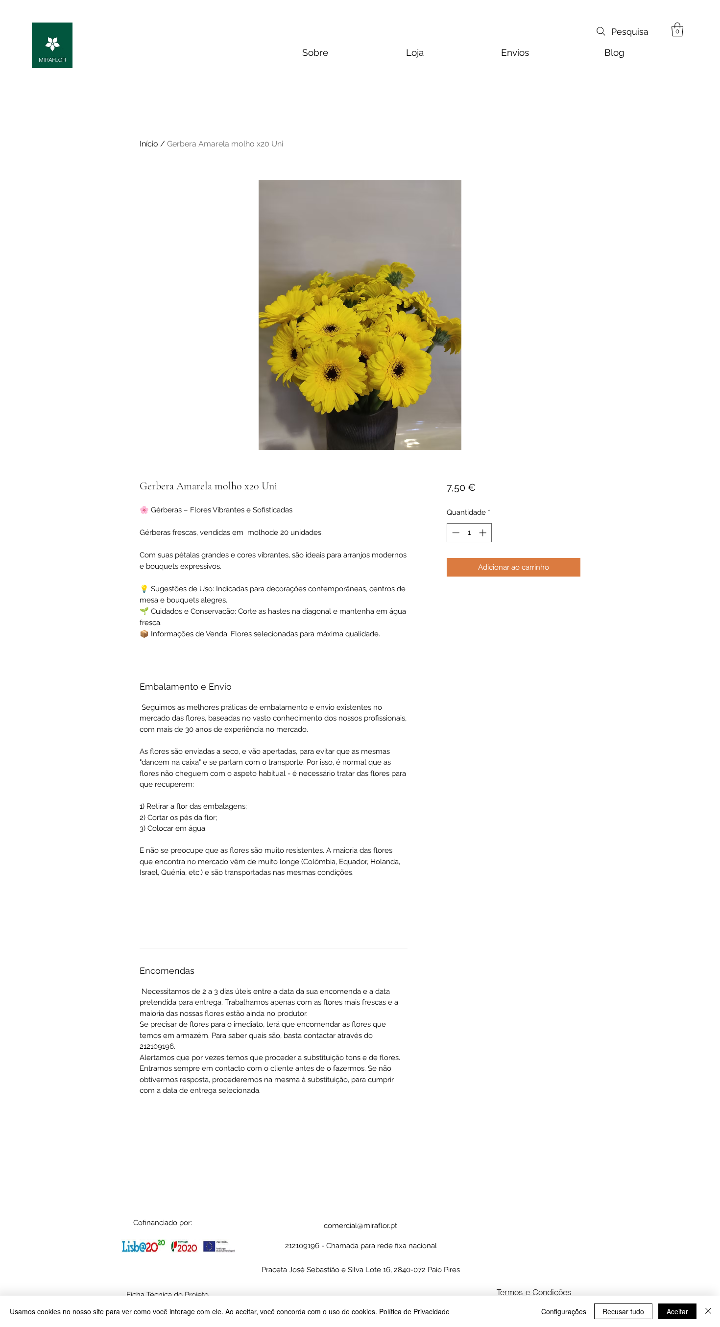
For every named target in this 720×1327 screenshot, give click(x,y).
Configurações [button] (563, 1311)
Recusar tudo (623, 1311)
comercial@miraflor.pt (360, 1225)
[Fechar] (708, 1311)
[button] (677, 30)
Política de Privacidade (414, 1311)
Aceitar (677, 1311)
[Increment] (483, 533)
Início (149, 143)
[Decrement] (454, 533)
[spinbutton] (469, 533)
